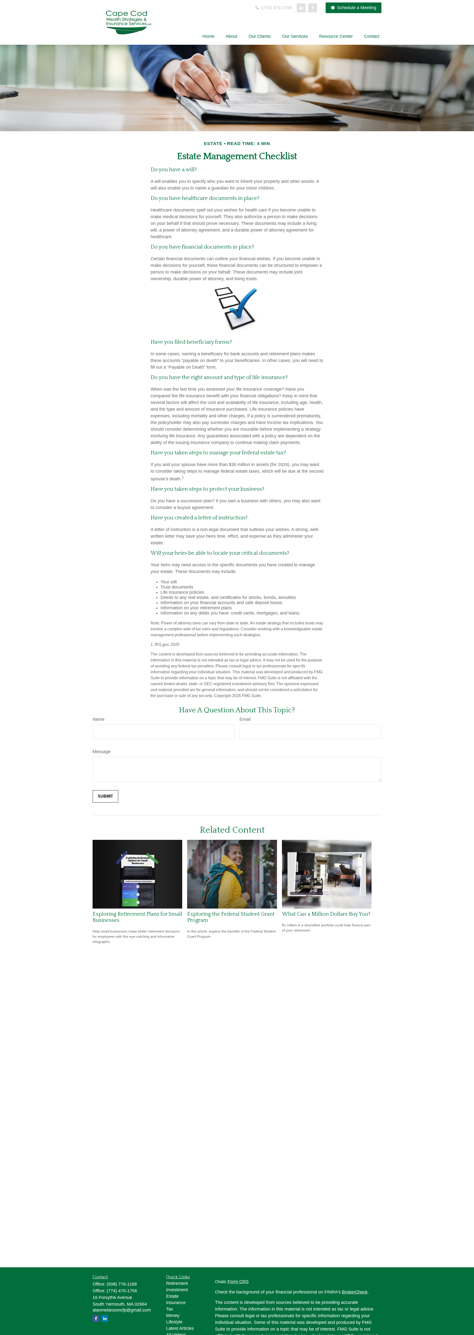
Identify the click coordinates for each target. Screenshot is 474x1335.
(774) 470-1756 (276, 7)
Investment (177, 1289)
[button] (208, 36)
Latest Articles (180, 1328)
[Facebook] (312, 7)
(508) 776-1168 (122, 1284)
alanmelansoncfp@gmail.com (122, 1310)
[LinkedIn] (301, 7)
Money (172, 1315)
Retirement (177, 1283)
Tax (169, 1309)
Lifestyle (174, 1321)
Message (102, 751)
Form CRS (238, 1281)
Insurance (176, 1302)
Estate (172, 1296)
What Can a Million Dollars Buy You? (326, 914)
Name (98, 719)
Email (245, 719)
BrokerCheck (355, 1292)
